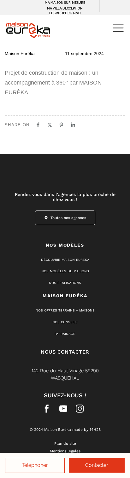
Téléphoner (35, 465)
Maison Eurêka (20, 53)
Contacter (96, 465)
